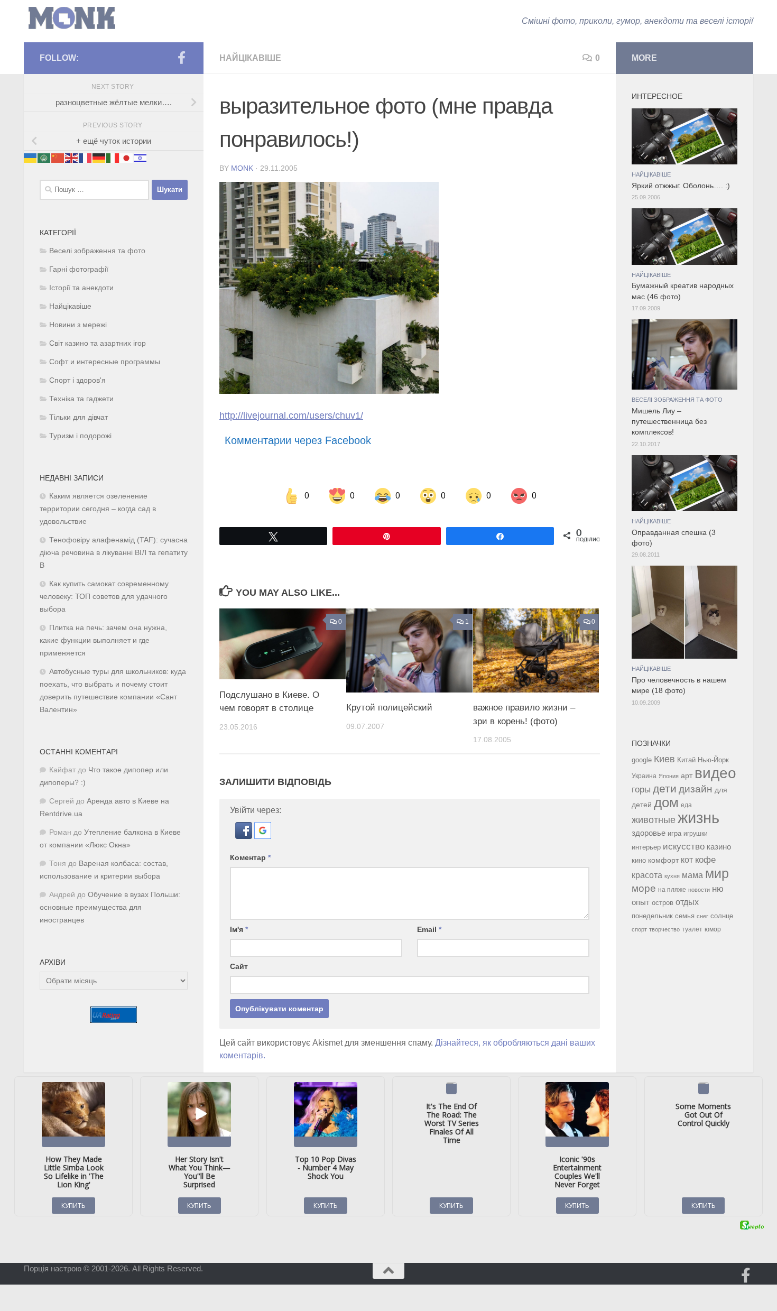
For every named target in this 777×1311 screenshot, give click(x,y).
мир (717, 873)
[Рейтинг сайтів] (113, 1019)
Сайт (239, 966)
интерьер (646, 847)
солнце (721, 916)
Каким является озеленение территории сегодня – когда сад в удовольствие (98, 508)
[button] (244, 836)
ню (718, 888)
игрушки (695, 833)
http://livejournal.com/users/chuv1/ (291, 415)
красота (647, 875)
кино (639, 860)
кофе (705, 860)
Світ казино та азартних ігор (97, 343)
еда (686, 805)
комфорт (663, 860)
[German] (99, 157)
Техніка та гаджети (81, 399)
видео (715, 772)
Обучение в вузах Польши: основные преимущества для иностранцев (110, 907)
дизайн (696, 789)
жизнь (698, 817)
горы (641, 789)
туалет (692, 929)
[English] (72, 157)
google (642, 760)
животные (654, 820)
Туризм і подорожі (80, 436)
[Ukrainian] (31, 157)
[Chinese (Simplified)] (58, 157)
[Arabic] (44, 157)
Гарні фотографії (78, 269)
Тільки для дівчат (78, 417)
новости (699, 890)
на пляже (672, 889)
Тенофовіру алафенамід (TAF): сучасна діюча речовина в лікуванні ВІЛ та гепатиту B (114, 552)
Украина (644, 776)
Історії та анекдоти (81, 288)
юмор (713, 929)
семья (685, 916)
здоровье (648, 832)
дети (665, 788)
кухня (672, 876)
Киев (664, 759)
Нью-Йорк (713, 760)
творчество (664, 929)
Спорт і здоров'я (77, 380)
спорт (639, 929)
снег (702, 916)
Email (429, 929)
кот (687, 859)
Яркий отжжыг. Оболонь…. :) (681, 186)
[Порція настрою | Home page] (72, 18)
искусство (684, 846)
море (644, 888)
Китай (686, 760)
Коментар (250, 857)
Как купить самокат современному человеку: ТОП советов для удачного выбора (104, 596)
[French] (85, 157)
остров (662, 903)
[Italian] (113, 157)
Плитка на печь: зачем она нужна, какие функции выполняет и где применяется (103, 640)
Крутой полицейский (389, 708)
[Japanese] (127, 157)
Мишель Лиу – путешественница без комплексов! (669, 422)
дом (666, 802)
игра (674, 833)
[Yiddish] (140, 157)
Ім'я (239, 929)
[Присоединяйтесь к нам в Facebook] (181, 57)
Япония (669, 776)
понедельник (652, 916)
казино (719, 847)
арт (686, 776)
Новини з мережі (78, 325)
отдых (687, 902)
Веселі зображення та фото (97, 251)
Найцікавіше (250, 57)
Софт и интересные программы (104, 362)
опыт (641, 902)
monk (242, 168)
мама (692, 875)
